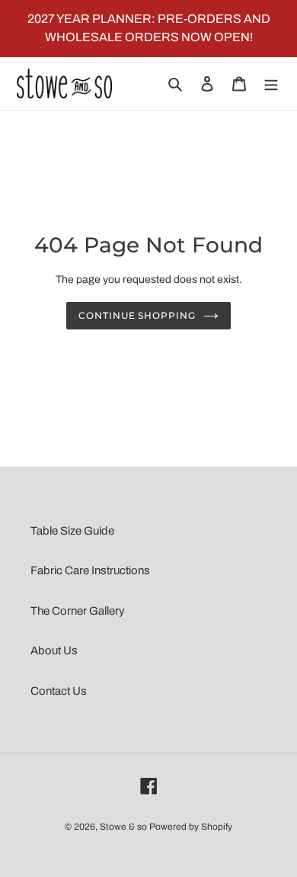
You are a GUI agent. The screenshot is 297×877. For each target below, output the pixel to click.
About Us (54, 650)
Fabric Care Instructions (90, 570)
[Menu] (271, 83)
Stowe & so (123, 826)
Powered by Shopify (190, 826)
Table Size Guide (72, 531)
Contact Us (58, 691)
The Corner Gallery (77, 611)
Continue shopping (137, 315)
